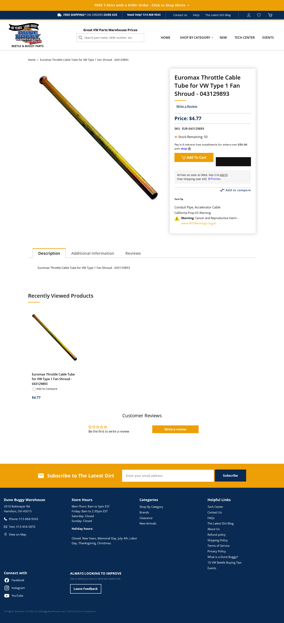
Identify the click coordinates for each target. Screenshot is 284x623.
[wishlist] (259, 15)
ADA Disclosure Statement (81, 611)
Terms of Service (218, 546)
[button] (195, 38)
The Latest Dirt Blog (218, 15)
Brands (144, 512)
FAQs (196, 15)
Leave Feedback (86, 589)
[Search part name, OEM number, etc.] (80, 37)
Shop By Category (151, 507)
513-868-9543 (151, 14)
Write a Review (186, 106)
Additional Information (92, 253)
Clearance (145, 518)
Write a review (175, 429)
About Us (213, 529)
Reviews (133, 253)
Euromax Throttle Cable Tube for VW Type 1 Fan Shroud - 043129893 (53, 379)
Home (32, 60)
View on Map (17, 534)
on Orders (90, 15)
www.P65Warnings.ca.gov (198, 223)
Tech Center (215, 507)
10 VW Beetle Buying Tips (224, 562)
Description (49, 253)
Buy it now (233, 162)
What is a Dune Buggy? (222, 557)
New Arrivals (147, 523)
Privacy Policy (216, 551)
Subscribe (230, 475)
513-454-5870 (25, 527)
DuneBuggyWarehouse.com (50, 611)
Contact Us (180, 15)
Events (211, 568)
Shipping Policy (217, 540)
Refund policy (216, 534)
